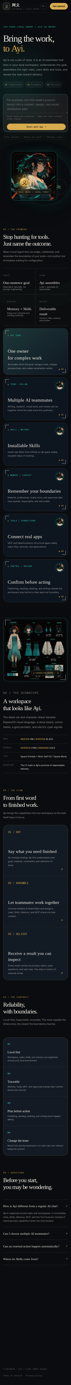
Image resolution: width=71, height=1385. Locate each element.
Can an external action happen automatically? (31, 1246)
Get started (59, 6)
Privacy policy (34, 1375)
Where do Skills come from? (20, 1259)
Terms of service (12, 1375)
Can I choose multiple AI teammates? (26, 1233)
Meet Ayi (17, 1354)
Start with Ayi (36, 127)
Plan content (12, 137)
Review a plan (55, 137)
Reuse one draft (33, 137)
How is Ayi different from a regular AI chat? (30, 1206)
